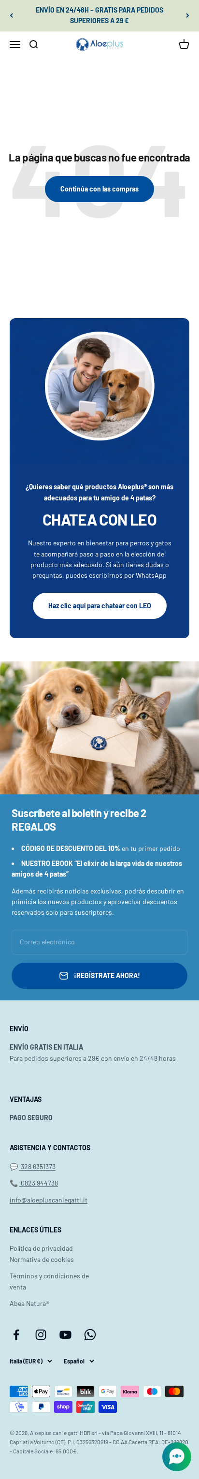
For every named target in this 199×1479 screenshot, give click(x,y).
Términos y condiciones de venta (49, 1281)
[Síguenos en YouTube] (65, 1334)
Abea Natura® (29, 1303)
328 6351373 (37, 1166)
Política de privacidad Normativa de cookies (42, 1253)
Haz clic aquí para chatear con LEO (99, 605)
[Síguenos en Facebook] (16, 1334)
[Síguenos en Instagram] (40, 1334)
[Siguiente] (187, 16)
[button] (176, 1456)
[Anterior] (11, 16)
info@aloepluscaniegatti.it (48, 1200)
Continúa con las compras (99, 189)
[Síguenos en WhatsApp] (90, 1334)
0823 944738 (38, 1183)
